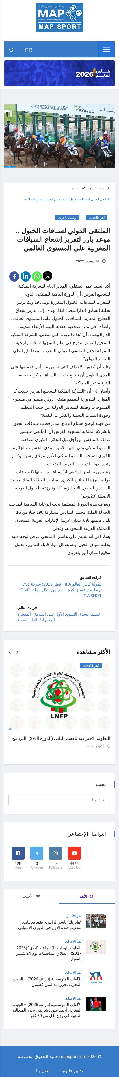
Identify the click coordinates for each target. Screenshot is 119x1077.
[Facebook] (14, 276)
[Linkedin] (26, 276)
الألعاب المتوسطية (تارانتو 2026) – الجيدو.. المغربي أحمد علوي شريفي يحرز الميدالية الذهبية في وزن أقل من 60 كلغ (46, 1010)
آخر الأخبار (74, 916)
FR (29, 50)
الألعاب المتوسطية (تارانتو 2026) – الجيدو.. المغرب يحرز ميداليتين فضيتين (46, 982)
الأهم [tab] (83, 896)
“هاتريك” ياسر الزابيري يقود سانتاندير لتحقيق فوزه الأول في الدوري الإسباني (49, 925)
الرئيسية (104, 188)
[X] (47, 276)
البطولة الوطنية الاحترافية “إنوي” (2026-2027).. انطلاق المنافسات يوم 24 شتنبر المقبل (48, 953)
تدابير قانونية (71, 1070)
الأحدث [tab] (28, 896)
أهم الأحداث (84, 188)
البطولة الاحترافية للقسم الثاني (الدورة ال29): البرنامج (61, 738)
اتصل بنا (43, 1070)
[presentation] (10, 652)
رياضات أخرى (67, 217)
